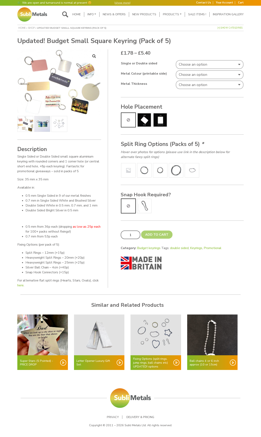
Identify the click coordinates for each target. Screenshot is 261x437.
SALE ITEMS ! (197, 14)
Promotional (212, 248)
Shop (31, 28)
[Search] (65, 14)
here (20, 285)
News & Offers (114, 14)
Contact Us (203, 2)
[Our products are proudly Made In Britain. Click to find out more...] (141, 263)
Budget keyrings (148, 248)
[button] (94, 56)
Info (90, 14)
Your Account (224, 2)
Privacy (113, 417)
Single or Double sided (139, 63)
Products (171, 14)
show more (122, 3)
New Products (144, 14)
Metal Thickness (134, 84)
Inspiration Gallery (228, 14)
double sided (179, 248)
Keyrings (196, 248)
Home (76, 14)
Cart (241, 2)
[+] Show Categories (230, 27)
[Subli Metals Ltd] (32, 14)
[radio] (128, 120)
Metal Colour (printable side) (144, 73)
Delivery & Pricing (140, 417)
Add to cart (156, 234)
